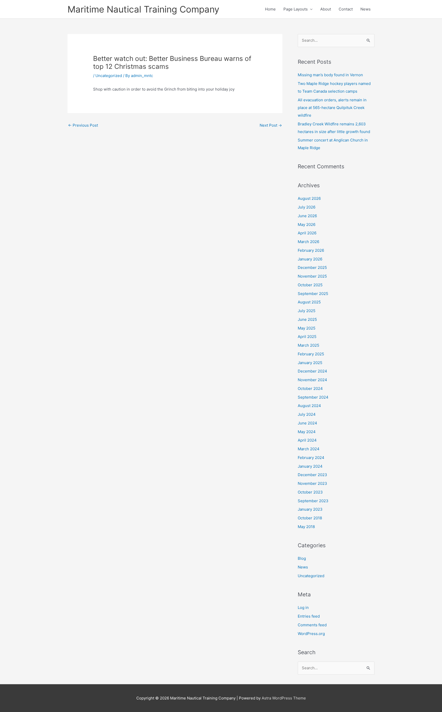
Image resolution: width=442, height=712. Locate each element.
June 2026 (307, 215)
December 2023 (312, 474)
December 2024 (312, 371)
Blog (302, 558)
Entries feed (309, 616)
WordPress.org (311, 633)
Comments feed (312, 624)
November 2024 (312, 379)
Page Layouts (295, 9)
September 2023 (313, 500)
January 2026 (310, 259)
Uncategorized (108, 75)
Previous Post (83, 125)
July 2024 (307, 414)
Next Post (271, 125)
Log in (303, 607)
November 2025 (312, 276)
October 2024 (310, 388)
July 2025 (306, 310)
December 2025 (312, 267)
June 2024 (307, 423)
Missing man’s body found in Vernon (330, 74)
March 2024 (308, 448)
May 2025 (306, 328)
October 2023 (310, 492)
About (325, 9)
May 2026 (306, 224)
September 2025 (313, 293)
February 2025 (311, 354)
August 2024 (309, 405)
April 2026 (307, 233)
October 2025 (310, 284)
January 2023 (310, 509)
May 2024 (307, 431)
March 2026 (308, 241)
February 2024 (311, 457)
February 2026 (311, 250)
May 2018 (306, 526)
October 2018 (310, 518)
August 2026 (309, 198)
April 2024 (307, 440)
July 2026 (306, 207)
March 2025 (308, 345)
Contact (346, 9)
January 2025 (310, 362)
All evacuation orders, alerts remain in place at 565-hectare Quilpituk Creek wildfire (332, 107)
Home (270, 9)
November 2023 (312, 483)
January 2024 (310, 466)
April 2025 (307, 336)
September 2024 (313, 397)
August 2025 (309, 302)
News (365, 9)
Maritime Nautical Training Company (143, 9)
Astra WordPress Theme (284, 698)
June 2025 (307, 319)
